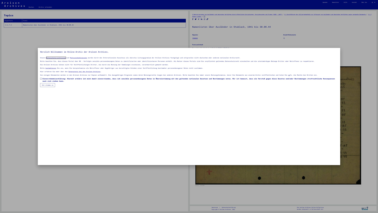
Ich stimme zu (47, 85)
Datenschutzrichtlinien (56, 58)
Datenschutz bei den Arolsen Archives (84, 71)
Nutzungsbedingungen (78, 58)
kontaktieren (50, 68)
